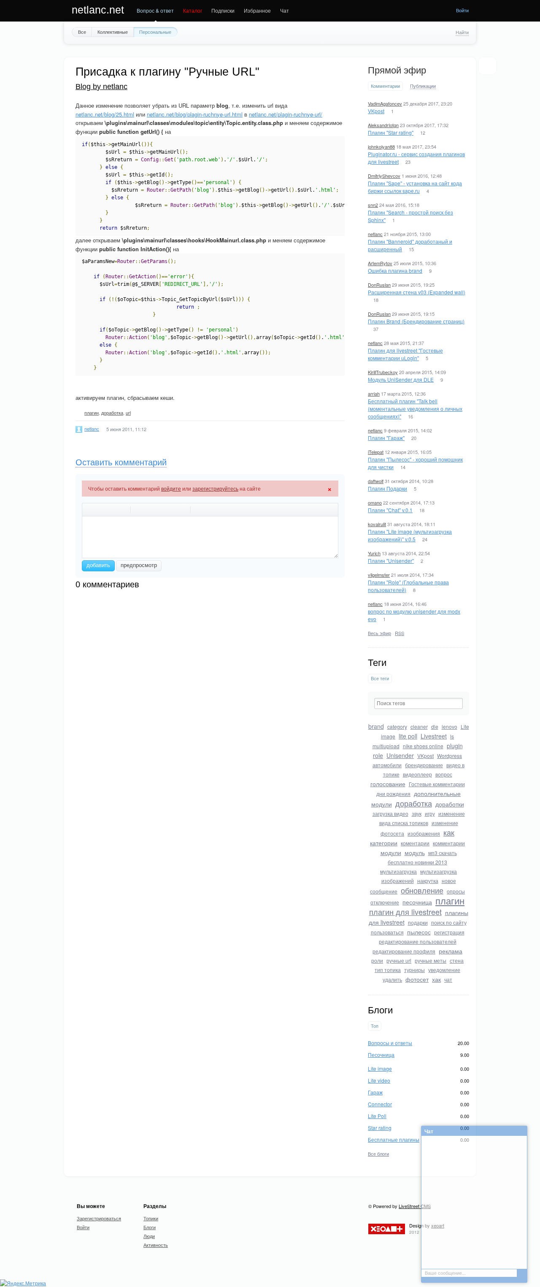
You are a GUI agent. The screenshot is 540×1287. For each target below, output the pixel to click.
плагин (449, 900)
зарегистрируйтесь (215, 488)
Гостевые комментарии (437, 783)
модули (391, 852)
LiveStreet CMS (415, 1206)
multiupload (386, 745)
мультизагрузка (398, 871)
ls (452, 736)
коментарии (415, 843)
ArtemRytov (380, 263)
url (128, 412)
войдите (171, 488)
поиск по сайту (449, 922)
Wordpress (449, 755)
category (397, 726)
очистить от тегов (198, 509)
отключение (384, 902)
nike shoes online (423, 745)
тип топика (388, 969)
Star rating (380, 1127)
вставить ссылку (171, 509)
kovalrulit (377, 524)
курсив (100, 509)
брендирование (424, 764)
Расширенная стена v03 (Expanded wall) (416, 292)
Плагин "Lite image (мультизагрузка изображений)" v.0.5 (410, 535)
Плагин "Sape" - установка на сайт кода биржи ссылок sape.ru (415, 186)
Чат (284, 10)
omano (375, 502)
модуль (415, 852)
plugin (455, 745)
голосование (387, 783)
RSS (399, 633)
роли (377, 960)
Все (82, 31)
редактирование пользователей (417, 941)
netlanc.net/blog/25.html (105, 114)
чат (448, 979)
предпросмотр (139, 565)
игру (430, 813)
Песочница (381, 1054)
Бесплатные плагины (393, 1139)
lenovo (449, 726)
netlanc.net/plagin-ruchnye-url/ (285, 114)
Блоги (149, 1227)
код (149, 509)
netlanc (375, 234)
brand (376, 726)
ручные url (398, 960)
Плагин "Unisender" (391, 560)
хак (436, 979)
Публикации (423, 86)
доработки (449, 804)
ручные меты (430, 960)
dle (434, 726)
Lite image (380, 1068)
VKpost (376, 110)
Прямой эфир (397, 70)
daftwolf (375, 481)
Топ (374, 1026)
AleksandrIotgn (383, 125)
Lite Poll (377, 1115)
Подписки (223, 10)
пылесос (419, 932)
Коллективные (112, 31)
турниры (414, 969)
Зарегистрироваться (99, 1218)
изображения (424, 833)
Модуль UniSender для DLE (401, 379)
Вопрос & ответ (155, 10)
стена (457, 960)
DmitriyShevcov (384, 175)
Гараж (375, 1092)
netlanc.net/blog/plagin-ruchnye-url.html (195, 114)
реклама (450, 951)
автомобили (387, 764)
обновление (422, 890)
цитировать (138, 509)
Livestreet (434, 736)
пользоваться (387, 932)
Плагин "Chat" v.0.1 (390, 509)
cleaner (419, 726)
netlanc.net (98, 10)
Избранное (257, 10)
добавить (98, 565)
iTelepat (375, 451)
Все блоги (378, 1153)
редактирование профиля (404, 951)
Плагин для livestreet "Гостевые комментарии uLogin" (405, 354)
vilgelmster (379, 574)
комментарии (449, 843)
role (378, 755)
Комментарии (385, 86)
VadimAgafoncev (385, 103)
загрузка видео (390, 813)
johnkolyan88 (381, 146)
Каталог (192, 10)
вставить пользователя (182, 509)
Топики (150, 1218)
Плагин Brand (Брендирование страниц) (416, 321)
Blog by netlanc (101, 86)
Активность (155, 1244)
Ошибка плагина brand (395, 270)
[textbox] (418, 703)
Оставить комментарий (121, 462)
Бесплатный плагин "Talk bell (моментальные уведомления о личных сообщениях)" (415, 408)
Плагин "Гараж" (386, 437)
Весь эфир (379, 633)
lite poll (408, 736)
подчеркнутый (122, 509)
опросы (456, 891)
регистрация (449, 932)
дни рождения (393, 793)
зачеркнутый (111, 509)
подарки (418, 922)
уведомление (444, 969)
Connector (380, 1104)
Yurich (374, 553)
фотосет (417, 979)
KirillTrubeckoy (383, 372)
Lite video (379, 1080)
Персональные (155, 31)
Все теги (380, 678)
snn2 (373, 204)
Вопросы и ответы (390, 1042)
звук (416, 813)
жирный (89, 509)
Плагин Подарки (387, 488)
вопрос (443, 774)
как (448, 832)
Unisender (400, 755)
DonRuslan (379, 284)
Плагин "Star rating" (390, 132)
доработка (413, 803)
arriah (374, 393)
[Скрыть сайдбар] (487, 66)
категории (383, 843)
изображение (160, 509)
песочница (417, 902)
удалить (392, 979)
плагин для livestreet (405, 911)
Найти (462, 32)
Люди (149, 1236)
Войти (462, 10)
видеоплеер (417, 774)
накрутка (427, 880)
